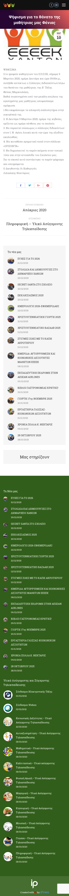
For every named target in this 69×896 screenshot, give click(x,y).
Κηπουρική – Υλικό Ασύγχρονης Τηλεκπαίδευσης (34, 810)
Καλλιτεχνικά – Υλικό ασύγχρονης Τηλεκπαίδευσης (35, 765)
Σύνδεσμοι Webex (26, 705)
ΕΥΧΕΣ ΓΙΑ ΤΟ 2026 (29, 258)
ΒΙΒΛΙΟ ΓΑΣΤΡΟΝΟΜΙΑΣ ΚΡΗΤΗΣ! (38, 387)
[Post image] (11, 260)
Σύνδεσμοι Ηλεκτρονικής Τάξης (34, 691)
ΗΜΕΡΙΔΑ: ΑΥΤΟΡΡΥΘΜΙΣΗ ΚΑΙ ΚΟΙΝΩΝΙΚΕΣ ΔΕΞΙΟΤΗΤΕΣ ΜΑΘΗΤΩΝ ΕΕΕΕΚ (36, 358)
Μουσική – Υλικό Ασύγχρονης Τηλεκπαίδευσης (33, 825)
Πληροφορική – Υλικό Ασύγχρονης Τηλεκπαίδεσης (35, 855)
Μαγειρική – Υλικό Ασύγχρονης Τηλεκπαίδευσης (34, 795)
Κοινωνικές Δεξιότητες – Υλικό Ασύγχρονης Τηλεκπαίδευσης (34, 720)
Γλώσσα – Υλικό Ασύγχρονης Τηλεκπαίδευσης (32, 840)
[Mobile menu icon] (64, 5)
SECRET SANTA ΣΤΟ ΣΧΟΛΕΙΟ (35, 284)
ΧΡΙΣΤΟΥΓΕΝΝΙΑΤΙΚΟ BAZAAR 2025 (39, 327)
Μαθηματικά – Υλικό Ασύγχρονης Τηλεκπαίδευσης (35, 750)
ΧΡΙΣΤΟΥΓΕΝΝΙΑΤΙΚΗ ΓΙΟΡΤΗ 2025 (39, 317)
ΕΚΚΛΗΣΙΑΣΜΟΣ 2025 (31, 295)
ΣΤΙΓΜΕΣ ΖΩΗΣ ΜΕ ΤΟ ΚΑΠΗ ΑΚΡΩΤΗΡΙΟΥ (35, 340)
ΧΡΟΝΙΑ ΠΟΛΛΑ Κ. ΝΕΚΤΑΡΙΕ (35, 424)
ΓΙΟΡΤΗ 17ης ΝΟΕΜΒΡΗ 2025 (35, 398)
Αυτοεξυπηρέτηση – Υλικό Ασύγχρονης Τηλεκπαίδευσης (38, 735)
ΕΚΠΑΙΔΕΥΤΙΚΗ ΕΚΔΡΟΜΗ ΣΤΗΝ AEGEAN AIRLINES (38, 375)
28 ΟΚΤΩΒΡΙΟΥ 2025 (29, 435)
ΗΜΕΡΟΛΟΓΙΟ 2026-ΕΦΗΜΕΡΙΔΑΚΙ (38, 306)
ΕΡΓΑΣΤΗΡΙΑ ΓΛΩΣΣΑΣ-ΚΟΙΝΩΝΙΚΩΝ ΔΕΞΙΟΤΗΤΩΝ (34, 411)
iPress (44, 892)
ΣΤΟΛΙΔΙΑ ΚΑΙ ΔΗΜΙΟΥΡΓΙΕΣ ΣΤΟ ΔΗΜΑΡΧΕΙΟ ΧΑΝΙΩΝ (38, 271)
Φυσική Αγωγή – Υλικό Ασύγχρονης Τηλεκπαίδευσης (36, 780)
